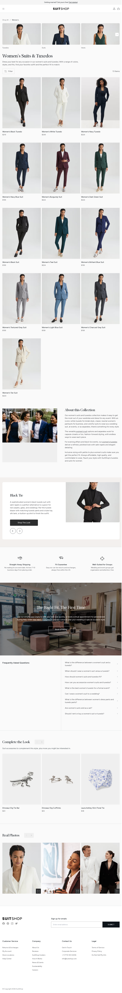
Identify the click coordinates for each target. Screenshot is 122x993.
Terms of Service (96, 946)
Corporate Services (68, 950)
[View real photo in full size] (21, 867)
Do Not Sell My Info (97, 954)
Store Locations (8, 954)
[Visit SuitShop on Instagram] (12, 922)
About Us (35, 946)
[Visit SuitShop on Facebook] (3, 922)
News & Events (37, 961)
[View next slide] (117, 34)
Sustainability (37, 965)
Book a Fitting (61, 629)
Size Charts (35, 617)
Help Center (7, 958)
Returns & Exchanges (10, 946)
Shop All (5, 20)
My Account (6, 950)
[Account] (114, 8)
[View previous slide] (13, 534)
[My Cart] (119, 8)
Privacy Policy (95, 950)
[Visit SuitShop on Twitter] (16, 922)
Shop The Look (24, 522)
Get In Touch (66, 946)
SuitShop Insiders (38, 954)
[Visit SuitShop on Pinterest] (8, 922)
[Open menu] (3, 8)
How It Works (37, 958)
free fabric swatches (41, 619)
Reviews (35, 950)
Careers (35, 969)
